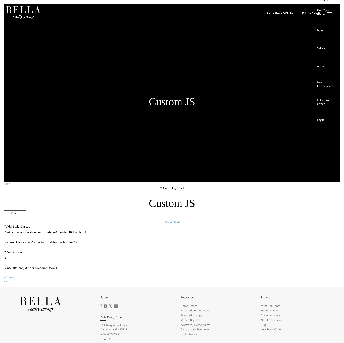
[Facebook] (101, 306)
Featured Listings (191, 315)
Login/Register (190, 334)
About (321, 66)
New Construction (325, 84)
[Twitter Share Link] (14, 223)
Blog (263, 325)
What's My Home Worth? (196, 325)
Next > (8, 281)
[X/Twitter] (110, 306)
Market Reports (190, 320)
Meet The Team (270, 306)
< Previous (10, 277)
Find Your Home (323, 12)
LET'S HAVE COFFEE (280, 12)
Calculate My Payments (195, 329)
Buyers (321, 30)
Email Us (105, 339)
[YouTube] (116, 306)
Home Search (189, 306)
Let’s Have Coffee (323, 102)
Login (320, 120)
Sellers (321, 48)
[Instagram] (105, 306)
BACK (7, 184)
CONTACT (288, 232)
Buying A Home (270, 315)
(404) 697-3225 (310, 12)
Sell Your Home (270, 310)
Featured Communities (195, 310)
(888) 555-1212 (312, 232)
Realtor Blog (172, 221)
